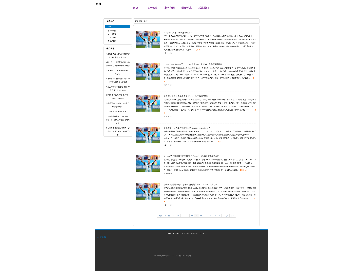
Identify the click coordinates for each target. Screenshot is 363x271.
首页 (135, 7)
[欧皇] (98, 7)
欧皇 (145, 21)
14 (192, 216)
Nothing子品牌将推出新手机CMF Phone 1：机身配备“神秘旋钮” (191, 156)
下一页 (225, 216)
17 (205, 216)
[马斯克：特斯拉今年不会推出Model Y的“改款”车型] (148, 111)
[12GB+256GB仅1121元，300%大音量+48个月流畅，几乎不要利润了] (148, 79)
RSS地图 (179, 256)
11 (178, 216)
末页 (232, 216)
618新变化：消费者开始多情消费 (178, 33)
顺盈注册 (176, 233)
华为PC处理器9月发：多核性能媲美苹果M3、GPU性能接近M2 (191, 185)
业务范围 (169, 7)
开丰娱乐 (203, 233)
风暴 (169, 233)
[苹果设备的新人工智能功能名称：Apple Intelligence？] (148, 143)
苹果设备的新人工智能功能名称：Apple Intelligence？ (187, 128)
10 (173, 216)
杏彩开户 (185, 233)
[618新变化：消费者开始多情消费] (148, 47)
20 (219, 216)
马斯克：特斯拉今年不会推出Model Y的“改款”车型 (186, 96)
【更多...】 (199, 50)
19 (215, 216)
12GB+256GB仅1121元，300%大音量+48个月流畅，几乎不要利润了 (193, 64)
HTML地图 (186, 256)
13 (187, 216)
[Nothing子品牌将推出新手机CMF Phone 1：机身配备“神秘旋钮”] (148, 171)
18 (210, 216)
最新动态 (187, 7)
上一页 (167, 216)
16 (201, 216)
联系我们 (204, 7)
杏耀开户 (194, 233)
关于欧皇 (152, 7)
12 (182, 216)
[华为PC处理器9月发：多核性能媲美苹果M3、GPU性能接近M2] (148, 199)
